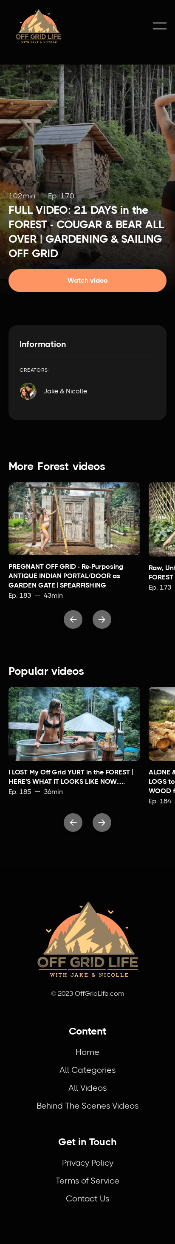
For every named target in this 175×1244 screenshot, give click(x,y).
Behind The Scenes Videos (87, 1106)
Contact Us (87, 1199)
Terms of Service (87, 1181)
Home (87, 1052)
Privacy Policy (87, 1163)
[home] (76, 26)
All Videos (87, 1088)
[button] (160, 25)
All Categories (87, 1070)
